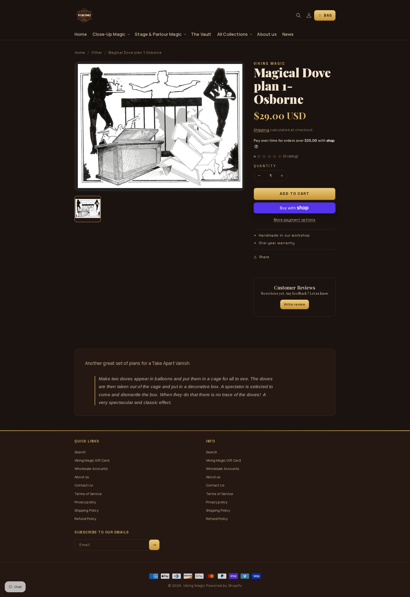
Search (80, 452)
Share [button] (264, 257)
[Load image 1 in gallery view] (88, 209)
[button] (111, 34)
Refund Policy (85, 518)
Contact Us (84, 485)
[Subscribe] (154, 545)
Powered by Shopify (224, 585)
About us (82, 477)
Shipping (261, 129)
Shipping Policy (86, 510)
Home (80, 52)
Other (97, 52)
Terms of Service (88, 493)
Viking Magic (194, 585)
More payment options (294, 219)
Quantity (265, 166)
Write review (294, 304)
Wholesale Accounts (91, 468)
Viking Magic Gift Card (92, 460)
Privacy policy (85, 502)
